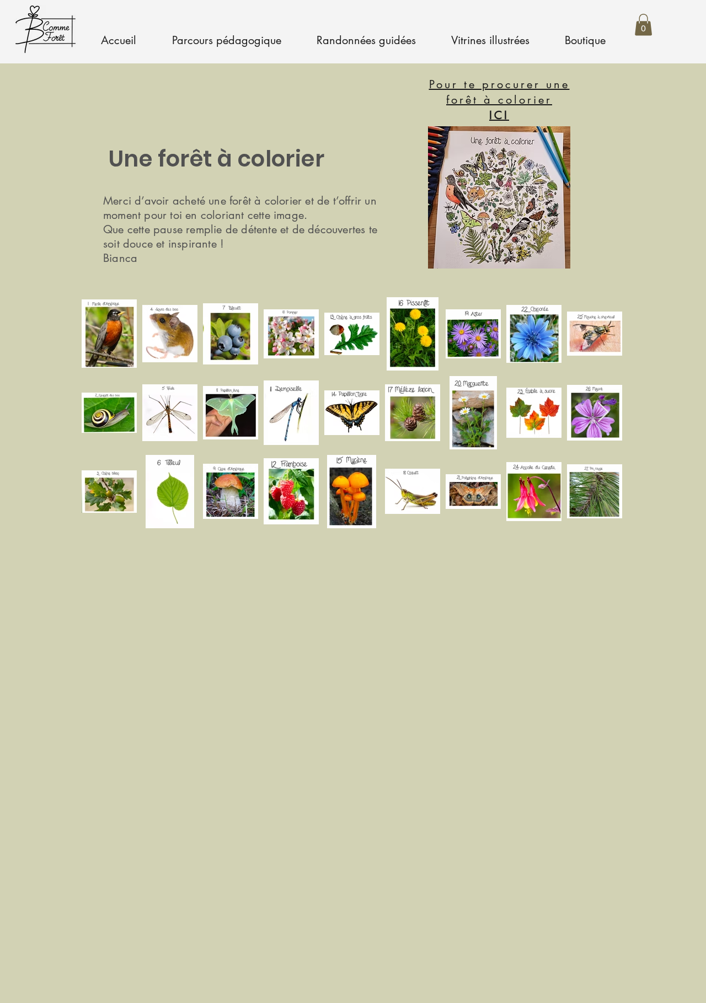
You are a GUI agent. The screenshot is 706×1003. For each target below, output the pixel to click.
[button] (643, 24)
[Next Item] (603, 412)
